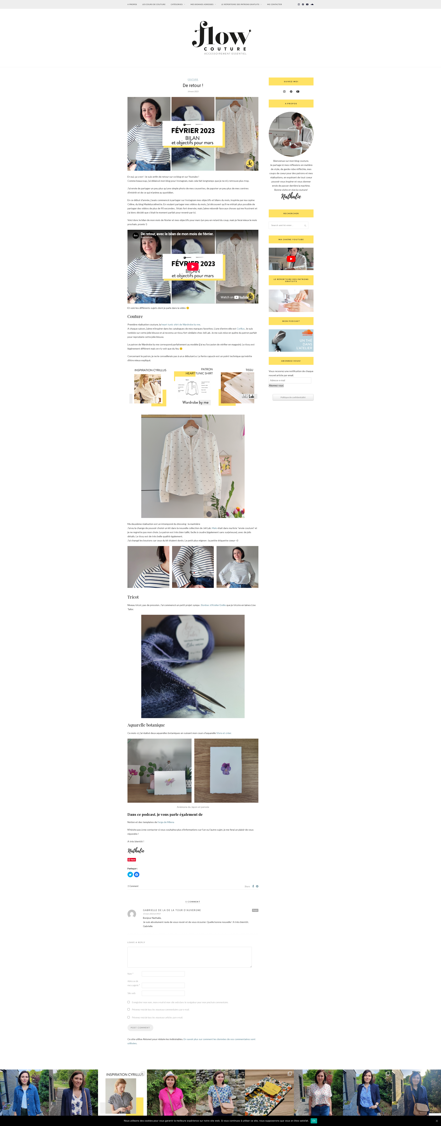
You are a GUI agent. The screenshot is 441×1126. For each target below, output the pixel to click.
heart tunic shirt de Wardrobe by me (180, 324)
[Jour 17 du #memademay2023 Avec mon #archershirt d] (367, 1094)
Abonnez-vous (276, 385)
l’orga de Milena (166, 822)
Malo (214, 528)
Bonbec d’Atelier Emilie (213, 605)
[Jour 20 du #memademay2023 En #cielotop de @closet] (220, 1094)
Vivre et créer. (224, 733)
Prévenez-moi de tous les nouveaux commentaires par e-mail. (160, 1009)
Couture (193, 79)
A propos (132, 4)
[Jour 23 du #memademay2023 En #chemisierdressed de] (73, 1094)
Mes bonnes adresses (202, 4)
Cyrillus (241, 328)
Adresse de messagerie (133, 983)
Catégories (177, 4)
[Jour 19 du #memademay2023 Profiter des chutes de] (269, 1094)
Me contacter (274, 4)
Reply (255, 910)
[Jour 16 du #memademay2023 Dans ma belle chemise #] (416, 1094)
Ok (313, 1120)
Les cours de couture (154, 4)
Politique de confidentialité (293, 397)
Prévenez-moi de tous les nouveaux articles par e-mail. (157, 1017)
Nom (130, 973)
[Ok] (436, 1121)
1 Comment (132, 886)
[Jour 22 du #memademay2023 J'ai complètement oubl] (122, 1094)
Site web (131, 993)
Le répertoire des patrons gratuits (240, 4)
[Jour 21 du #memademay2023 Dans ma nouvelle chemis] (171, 1094)
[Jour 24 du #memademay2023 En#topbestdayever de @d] (24, 1094)
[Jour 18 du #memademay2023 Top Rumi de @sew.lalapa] (318, 1094)
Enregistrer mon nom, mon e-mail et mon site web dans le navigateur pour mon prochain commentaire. (180, 1002)
